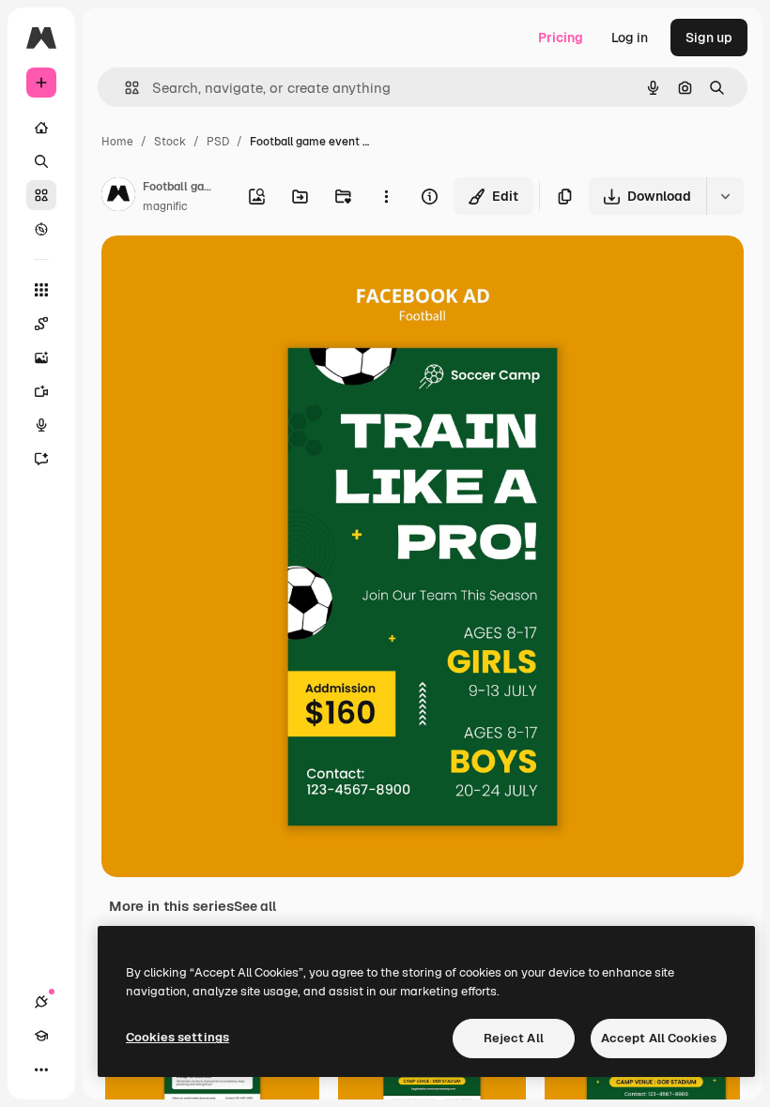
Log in (629, 37)
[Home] (41, 128)
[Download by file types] (725, 196)
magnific (165, 206)
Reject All (514, 1038)
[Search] (41, 161)
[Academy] (41, 1036)
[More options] (386, 196)
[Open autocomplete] (124, 88)
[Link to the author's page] (118, 197)
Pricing (560, 37)
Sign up (708, 37)
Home (117, 141)
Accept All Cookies (658, 1038)
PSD (218, 141)
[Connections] (41, 1002)
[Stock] (41, 195)
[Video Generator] (41, 391)
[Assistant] (41, 459)
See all (255, 906)
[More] (41, 1069)
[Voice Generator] (41, 425)
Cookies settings (177, 1037)
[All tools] (41, 290)
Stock (170, 141)
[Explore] (41, 229)
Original (221, 272)
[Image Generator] (41, 357)
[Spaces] (41, 324)
